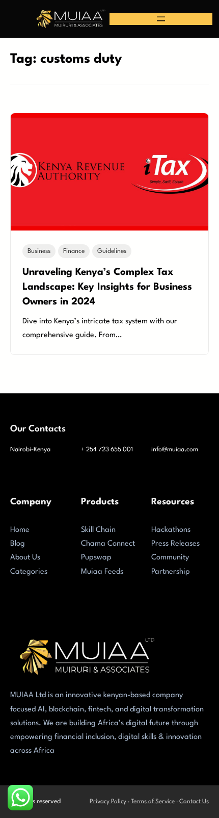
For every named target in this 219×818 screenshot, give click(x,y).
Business (39, 251)
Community (170, 557)
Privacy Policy (108, 802)
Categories (28, 572)
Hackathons (170, 530)
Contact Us (194, 802)
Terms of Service (153, 802)
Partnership (170, 572)
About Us (25, 557)
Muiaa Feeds (102, 572)
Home (20, 530)
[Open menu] (161, 19)
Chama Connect (108, 544)
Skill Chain (98, 530)
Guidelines (111, 251)
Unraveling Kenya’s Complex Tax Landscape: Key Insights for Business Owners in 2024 (107, 287)
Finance (74, 251)
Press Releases (175, 544)
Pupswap (96, 557)
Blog (17, 544)
